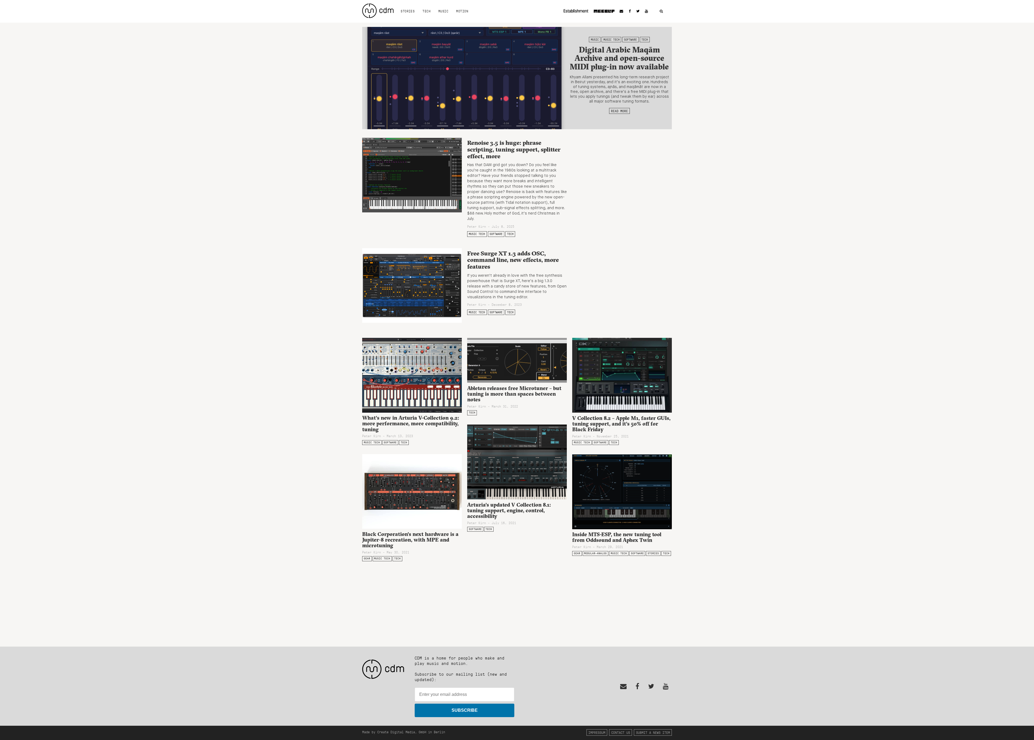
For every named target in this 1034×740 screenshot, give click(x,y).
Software (630, 39)
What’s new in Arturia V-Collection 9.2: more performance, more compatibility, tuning (410, 423)
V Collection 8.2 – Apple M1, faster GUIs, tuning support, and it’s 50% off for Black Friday (621, 424)
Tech (426, 11)
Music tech (611, 39)
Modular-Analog (595, 553)
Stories (408, 11)
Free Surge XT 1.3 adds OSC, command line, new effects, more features (513, 260)
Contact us (620, 732)
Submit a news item (653, 732)
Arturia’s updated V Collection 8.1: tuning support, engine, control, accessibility (509, 510)
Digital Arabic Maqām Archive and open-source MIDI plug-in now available (619, 58)
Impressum (596, 732)
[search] (661, 11)
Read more (619, 111)
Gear (367, 558)
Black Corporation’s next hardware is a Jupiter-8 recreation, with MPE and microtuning (410, 540)
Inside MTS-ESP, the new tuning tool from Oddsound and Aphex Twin (616, 537)
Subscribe (465, 710)
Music (443, 11)
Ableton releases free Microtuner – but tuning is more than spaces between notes (514, 394)
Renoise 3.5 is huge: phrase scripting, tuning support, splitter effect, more (513, 149)
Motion (462, 11)
